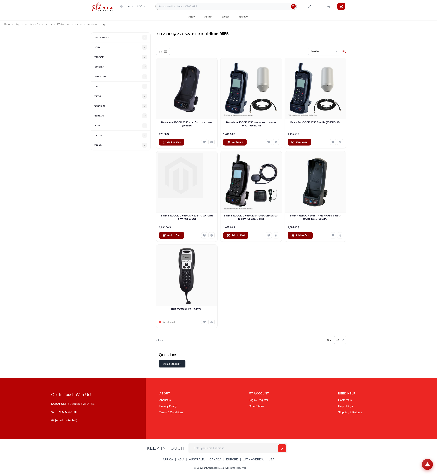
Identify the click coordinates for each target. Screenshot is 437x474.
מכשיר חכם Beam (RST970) (186, 308)
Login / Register (258, 400)
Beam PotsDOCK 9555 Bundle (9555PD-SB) (315, 122)
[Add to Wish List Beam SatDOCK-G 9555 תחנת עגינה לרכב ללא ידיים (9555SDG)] (204, 235)
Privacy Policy (168, 406)
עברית (127, 6)
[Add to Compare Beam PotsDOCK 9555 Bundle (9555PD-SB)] (340, 142)
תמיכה (225, 16)
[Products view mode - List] (165, 51)
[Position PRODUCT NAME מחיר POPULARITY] (324, 51)
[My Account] (309, 6)
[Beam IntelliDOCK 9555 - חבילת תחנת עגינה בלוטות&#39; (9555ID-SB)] (251, 88)
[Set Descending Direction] (344, 51)
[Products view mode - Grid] (160, 51)
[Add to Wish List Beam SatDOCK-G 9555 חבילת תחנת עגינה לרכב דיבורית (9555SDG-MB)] (269, 235)
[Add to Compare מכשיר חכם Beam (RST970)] (211, 322)
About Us (165, 400)
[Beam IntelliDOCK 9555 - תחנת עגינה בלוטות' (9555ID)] (187, 88)
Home (7, 24)
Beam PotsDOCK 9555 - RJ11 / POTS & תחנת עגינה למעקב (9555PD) (315, 217)
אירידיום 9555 (63, 24)
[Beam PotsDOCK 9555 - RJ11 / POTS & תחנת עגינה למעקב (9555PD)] (315, 182)
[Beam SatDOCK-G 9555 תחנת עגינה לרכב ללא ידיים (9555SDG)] (187, 182)
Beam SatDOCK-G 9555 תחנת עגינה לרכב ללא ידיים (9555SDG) (187, 217)
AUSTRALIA (197, 459)
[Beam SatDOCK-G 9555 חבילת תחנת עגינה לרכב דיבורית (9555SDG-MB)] (251, 182)
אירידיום (48, 24)
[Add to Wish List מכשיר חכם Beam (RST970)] (204, 322)
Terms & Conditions (171, 412)
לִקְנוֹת (192, 16)
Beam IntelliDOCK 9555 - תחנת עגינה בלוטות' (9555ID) (186, 124)
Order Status (256, 406)
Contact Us (345, 400)
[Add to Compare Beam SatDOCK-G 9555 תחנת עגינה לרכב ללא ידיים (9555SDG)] (211, 235)
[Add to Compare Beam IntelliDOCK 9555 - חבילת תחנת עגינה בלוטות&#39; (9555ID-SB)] (276, 142)
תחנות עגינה (92, 24)
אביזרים (78, 24)
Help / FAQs (345, 406)
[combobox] (226, 6)
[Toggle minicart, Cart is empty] (341, 6)
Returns (357, 412)
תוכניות (208, 16)
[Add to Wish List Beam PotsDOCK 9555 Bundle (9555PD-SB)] (333, 142)
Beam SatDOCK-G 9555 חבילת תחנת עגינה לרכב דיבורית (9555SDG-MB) (251, 217)
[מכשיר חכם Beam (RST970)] (187, 275)
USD (139, 6)
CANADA (215, 459)
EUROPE (232, 459)
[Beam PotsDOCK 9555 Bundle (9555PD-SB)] (315, 88)
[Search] (293, 6)
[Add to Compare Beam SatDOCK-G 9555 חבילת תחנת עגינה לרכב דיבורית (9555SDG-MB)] (276, 235)
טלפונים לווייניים (32, 24)
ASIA (181, 459)
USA (271, 459)
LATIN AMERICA (253, 459)
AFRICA (168, 459)
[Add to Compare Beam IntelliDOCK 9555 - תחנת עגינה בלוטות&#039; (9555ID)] (211, 142)
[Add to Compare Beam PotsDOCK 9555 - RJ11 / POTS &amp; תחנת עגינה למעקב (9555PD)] (340, 235)
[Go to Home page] (102, 6)
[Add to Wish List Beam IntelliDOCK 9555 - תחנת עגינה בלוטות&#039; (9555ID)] (204, 142)
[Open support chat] (427, 464)
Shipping (343, 412)
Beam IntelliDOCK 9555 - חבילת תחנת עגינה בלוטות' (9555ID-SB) (251, 124)
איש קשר (243, 16)
